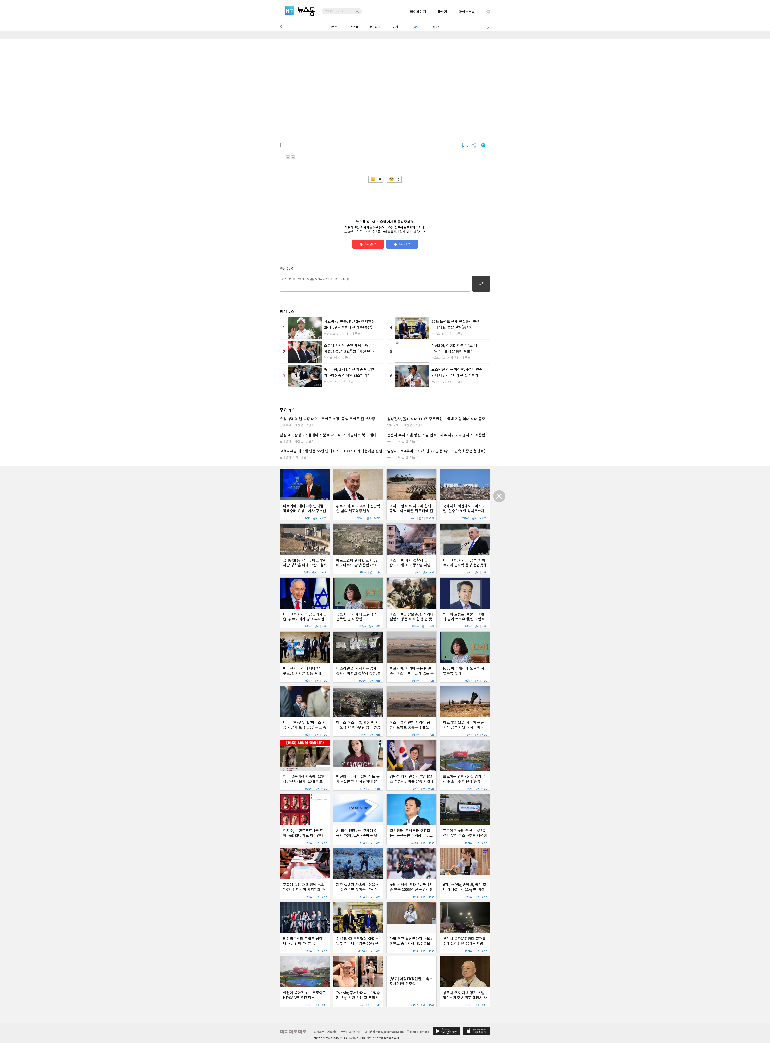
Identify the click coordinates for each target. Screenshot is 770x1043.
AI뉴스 (333, 27)
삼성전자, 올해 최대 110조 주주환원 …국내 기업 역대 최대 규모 (436, 418)
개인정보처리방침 (351, 1032)
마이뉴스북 (467, 11)
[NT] (289, 10)
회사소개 (319, 1032)
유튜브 (437, 27)
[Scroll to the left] (282, 26)
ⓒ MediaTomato (418, 1032)
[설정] (488, 12)
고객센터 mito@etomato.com (384, 1032)
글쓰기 (442, 11)
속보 (416, 27)
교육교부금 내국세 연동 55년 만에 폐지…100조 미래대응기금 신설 (331, 450)
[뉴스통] (306, 11)
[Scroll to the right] (487, 26)
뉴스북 (354, 27)
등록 (481, 283)
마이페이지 (418, 11)
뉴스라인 (375, 27)
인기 (395, 27)
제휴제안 (332, 1032)
